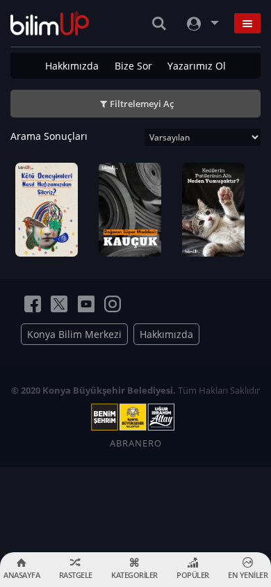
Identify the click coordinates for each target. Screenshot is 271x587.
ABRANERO (136, 443)
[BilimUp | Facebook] (32, 304)
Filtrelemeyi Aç (142, 103)
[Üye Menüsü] (201, 23)
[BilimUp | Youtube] (86, 304)
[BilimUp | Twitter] (59, 304)
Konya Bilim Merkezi (74, 334)
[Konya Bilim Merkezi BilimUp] (49, 23)
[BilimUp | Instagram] (112, 304)
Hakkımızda (72, 65)
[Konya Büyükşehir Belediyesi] (135, 417)
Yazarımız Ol (196, 65)
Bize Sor (133, 65)
